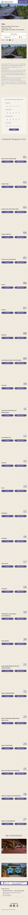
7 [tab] (16, 60)
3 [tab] (10, 60)
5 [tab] (13, 60)
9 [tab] (18, 60)
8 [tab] (17, 60)
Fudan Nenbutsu (16, 64)
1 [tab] (8, 60)
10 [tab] (20, 60)
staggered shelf (15, 82)
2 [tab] (9, 60)
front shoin (3, 73)
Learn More (7, 161)
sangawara (21, 70)
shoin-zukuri (19, 67)
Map (21, 37)
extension (8, 80)
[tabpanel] (14, 51)
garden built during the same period (18, 77)
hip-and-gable (12, 70)
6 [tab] (14, 60)
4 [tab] (12, 60)
